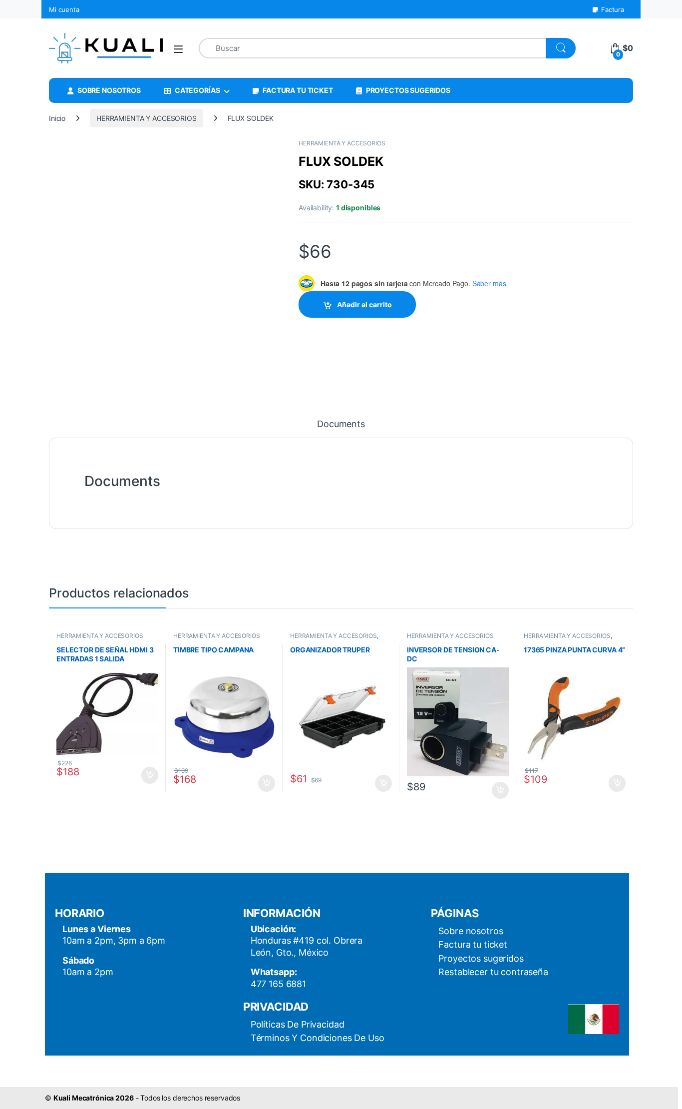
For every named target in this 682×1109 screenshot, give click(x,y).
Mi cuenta (64, 9)
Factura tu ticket (472, 944)
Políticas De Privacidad (297, 1024)
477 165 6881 (278, 984)
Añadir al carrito (364, 304)
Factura (612, 9)
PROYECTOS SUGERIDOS (408, 90)
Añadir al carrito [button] (148, 775)
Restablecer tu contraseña (493, 972)
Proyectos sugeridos (480, 958)
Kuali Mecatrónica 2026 (93, 1098)
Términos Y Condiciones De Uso (317, 1038)
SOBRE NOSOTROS (109, 90)
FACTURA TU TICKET (298, 90)
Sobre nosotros (470, 931)
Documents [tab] (341, 424)
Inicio (57, 118)
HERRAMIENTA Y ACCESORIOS (146, 118)
